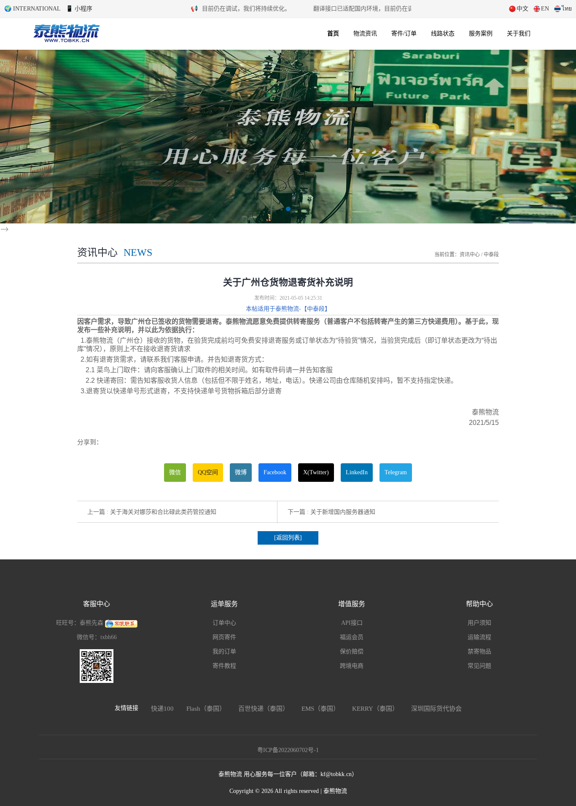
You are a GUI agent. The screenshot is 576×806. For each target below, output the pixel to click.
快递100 (162, 708)
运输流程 (479, 637)
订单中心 (224, 623)
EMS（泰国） (320, 708)
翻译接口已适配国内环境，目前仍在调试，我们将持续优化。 (203, 8)
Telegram (396, 472)
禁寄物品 (479, 651)
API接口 (352, 623)
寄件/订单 (404, 33)
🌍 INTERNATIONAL (32, 8)
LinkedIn (357, 472)
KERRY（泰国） (375, 708)
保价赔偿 (351, 651)
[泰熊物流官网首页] (66, 32)
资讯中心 (470, 255)
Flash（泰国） (206, 708)
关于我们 (518, 33)
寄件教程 (224, 666)
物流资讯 (365, 33)
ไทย (567, 8)
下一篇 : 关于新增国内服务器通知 (331, 512)
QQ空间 (208, 472)
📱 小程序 (79, 8)
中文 (522, 8)
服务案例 (481, 33)
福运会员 (351, 637)
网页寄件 (224, 637)
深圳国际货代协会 (436, 708)
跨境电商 (351, 666)
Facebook (275, 472)
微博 (241, 472)
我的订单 (224, 651)
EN (545, 8)
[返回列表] (288, 538)
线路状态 (443, 33)
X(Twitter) (316, 472)
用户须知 (479, 623)
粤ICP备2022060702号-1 (288, 750)
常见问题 (479, 666)
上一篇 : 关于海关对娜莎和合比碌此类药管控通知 (151, 512)
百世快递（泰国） (263, 708)
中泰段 (491, 255)
